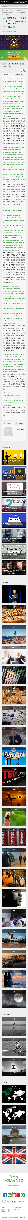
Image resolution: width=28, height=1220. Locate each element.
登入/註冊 (22, 2)
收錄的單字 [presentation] (20, 423)
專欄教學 (3, 1211)
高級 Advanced (10, 10)
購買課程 (16, 2)
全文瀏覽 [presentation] (6, 74)
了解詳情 (14, 57)
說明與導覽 (16, 1209)
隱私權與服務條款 (18, 1207)
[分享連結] (14, 27)
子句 (9, 63)
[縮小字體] (24, 70)
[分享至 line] (11, 27)
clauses (4, 63)
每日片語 (3, 1210)
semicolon (4, 66)
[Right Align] (26, 2)
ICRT (9, 1207)
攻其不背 (3, 1207)
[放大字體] (21, 70)
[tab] (7, 74)
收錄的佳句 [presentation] (8, 423)
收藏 (4, 18)
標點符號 (22, 63)
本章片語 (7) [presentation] (19, 74)
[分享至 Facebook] (9, 27)
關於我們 (9, 1210)
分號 (10, 66)
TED (3, 10)
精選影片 (3, 1209)
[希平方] (5, 2)
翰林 (9, 1209)
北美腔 (7, 14)
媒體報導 (9, 1211)
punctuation (15, 63)
